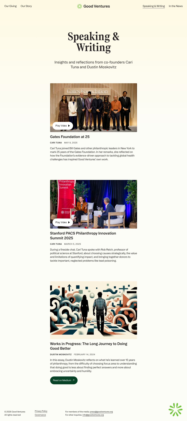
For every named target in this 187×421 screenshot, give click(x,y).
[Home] (93, 6)
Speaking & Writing (154, 6)
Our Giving (10, 6)
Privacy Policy (41, 411)
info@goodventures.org (93, 415)
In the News (176, 6)
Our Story (26, 6)
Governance (40, 415)
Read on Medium (62, 380)
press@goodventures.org (101, 412)
